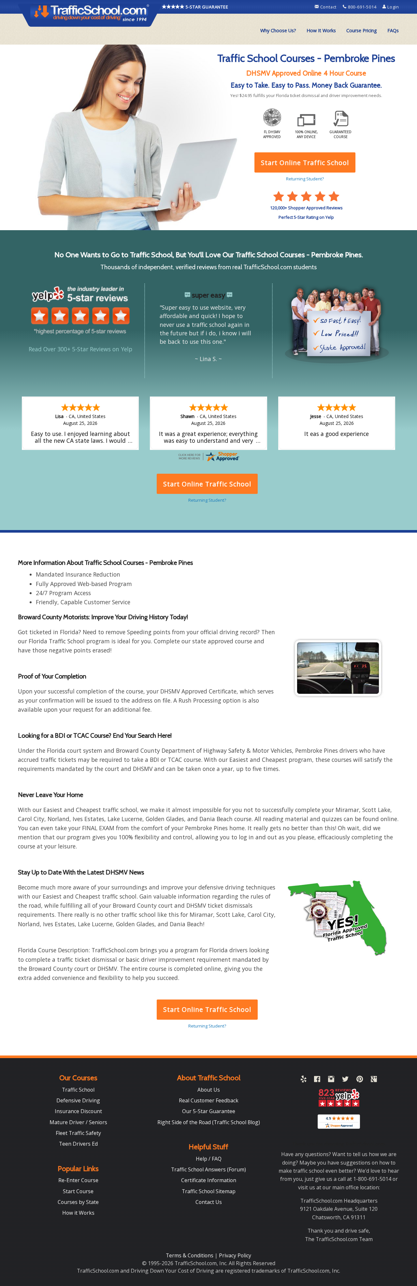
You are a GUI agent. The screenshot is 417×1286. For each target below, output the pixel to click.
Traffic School (78, 1089)
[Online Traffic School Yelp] (303, 1080)
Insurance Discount (78, 1111)
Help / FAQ (209, 1158)
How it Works (78, 1212)
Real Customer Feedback (208, 1100)
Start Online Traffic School (207, 1009)
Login (392, 7)
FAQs (393, 30)
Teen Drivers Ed (78, 1143)
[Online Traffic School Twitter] (345, 1080)
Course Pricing (361, 30)
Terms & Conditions (190, 1255)
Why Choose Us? (278, 30)
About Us (208, 1089)
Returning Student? (207, 1026)
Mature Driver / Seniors (78, 1122)
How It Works (321, 30)
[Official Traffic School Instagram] (331, 1080)
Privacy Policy (235, 1255)
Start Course (78, 1191)
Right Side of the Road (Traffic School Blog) (208, 1122)
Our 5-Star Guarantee (208, 1111)
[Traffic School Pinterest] (359, 1080)
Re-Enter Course (78, 1180)
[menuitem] (278, 30)
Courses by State (78, 1202)
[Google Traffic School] (374, 1080)
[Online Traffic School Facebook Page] (317, 1080)
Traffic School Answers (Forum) (208, 1169)
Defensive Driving (78, 1100)
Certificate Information (208, 1180)
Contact (328, 7)
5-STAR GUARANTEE (206, 7)
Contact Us (208, 1202)
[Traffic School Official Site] (90, 15)
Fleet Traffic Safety (78, 1133)
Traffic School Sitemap (209, 1191)
